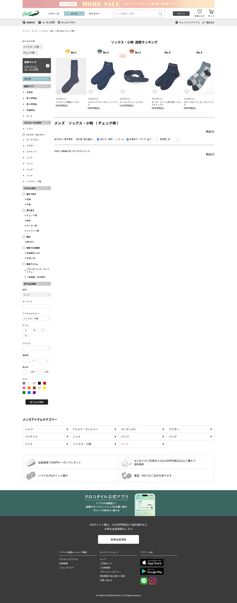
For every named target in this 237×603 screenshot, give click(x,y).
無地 (28, 220)
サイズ (143, 139)
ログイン (181, 13)
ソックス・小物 (47, 31)
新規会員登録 (118, 539)
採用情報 (63, 563)
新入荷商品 (31, 98)
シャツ (29, 128)
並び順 (79, 139)
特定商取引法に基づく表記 (112, 575)
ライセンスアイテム (68, 559)
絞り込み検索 (37, 402)
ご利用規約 (105, 567)
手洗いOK (31, 258)
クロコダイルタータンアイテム (37, 270)
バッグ (29, 169)
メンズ (34, 31)
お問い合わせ (106, 580)
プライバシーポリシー (110, 571)
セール (29, 116)
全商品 (29, 92)
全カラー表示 (106, 139)
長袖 (28, 199)
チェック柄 (69, 31)
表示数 (163, 139)
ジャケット (31, 151)
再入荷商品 (31, 104)
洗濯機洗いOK (33, 252)
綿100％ (30, 241)
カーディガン (32, 139)
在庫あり (133, 139)
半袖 (28, 204)
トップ (25, 31)
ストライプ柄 (32, 230)
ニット (29, 157)
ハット (29, 175)
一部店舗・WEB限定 (35, 276)
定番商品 (30, 110)
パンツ (29, 163)
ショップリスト (66, 567)
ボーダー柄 (31, 225)
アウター (30, 145)
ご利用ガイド (106, 563)
